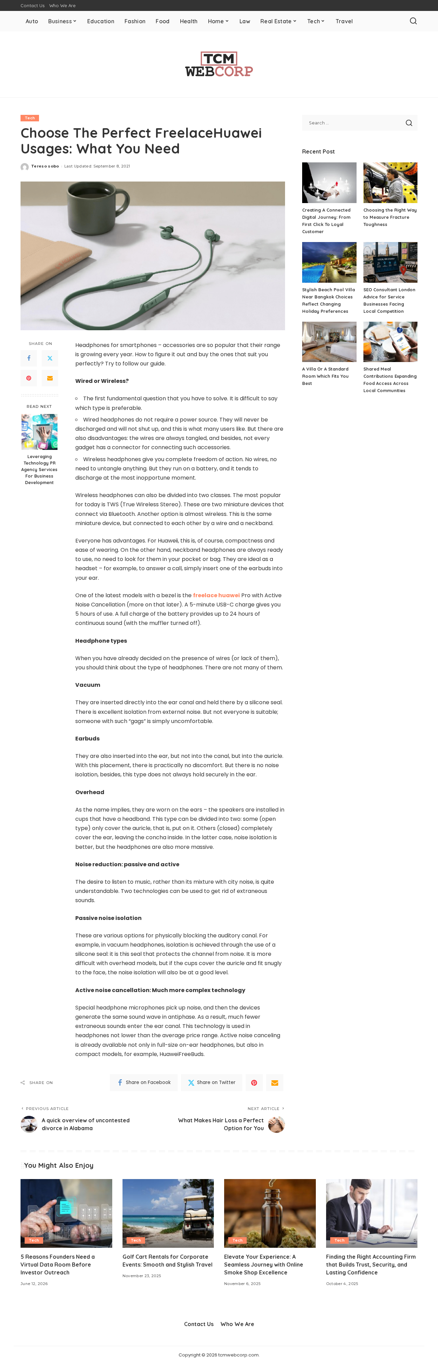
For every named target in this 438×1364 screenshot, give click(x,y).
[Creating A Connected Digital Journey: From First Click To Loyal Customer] (329, 182)
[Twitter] (50, 358)
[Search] (413, 21)
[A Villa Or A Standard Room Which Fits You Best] (329, 342)
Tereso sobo (45, 166)
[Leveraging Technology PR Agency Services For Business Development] (39, 432)
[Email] (50, 378)
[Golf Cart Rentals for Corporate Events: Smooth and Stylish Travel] (168, 1213)
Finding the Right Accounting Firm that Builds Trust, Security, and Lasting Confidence (371, 1264)
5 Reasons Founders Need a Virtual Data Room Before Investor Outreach (58, 1264)
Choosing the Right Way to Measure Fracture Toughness (390, 217)
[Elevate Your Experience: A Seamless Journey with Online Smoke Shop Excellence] (270, 1213)
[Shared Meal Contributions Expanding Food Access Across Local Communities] (390, 342)
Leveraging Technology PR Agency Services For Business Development (39, 469)
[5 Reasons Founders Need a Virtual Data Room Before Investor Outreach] (66, 1213)
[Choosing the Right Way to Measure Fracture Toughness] (390, 182)
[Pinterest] (29, 378)
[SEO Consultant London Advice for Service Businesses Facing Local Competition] (390, 262)
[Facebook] (29, 358)
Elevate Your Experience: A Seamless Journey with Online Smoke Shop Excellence (263, 1264)
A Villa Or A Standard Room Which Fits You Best (325, 376)
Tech (30, 118)
